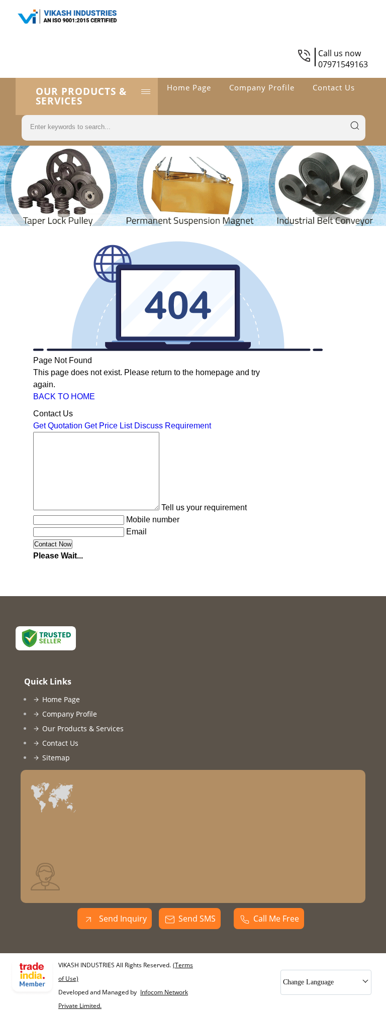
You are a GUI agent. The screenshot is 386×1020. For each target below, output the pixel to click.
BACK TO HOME (64, 396)
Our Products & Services (81, 96)
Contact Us (334, 87)
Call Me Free (276, 918)
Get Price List (108, 425)
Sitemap (56, 757)
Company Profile (262, 87)
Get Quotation (57, 425)
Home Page (189, 87)
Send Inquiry (122, 918)
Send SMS (197, 918)
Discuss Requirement (172, 425)
